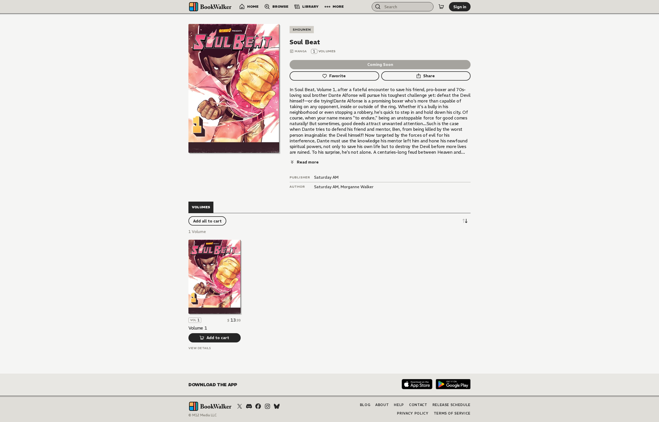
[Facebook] (258, 406)
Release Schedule (451, 405)
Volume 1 (197, 328)
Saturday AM (326, 177)
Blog (365, 405)
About (382, 405)
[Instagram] (267, 406)
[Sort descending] (465, 221)
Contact (418, 405)
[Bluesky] (277, 406)
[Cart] (441, 6)
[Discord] (249, 406)
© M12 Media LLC (202, 415)
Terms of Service (452, 413)
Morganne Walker (357, 186)
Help (399, 405)
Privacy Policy (412, 413)
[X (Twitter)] (240, 406)
